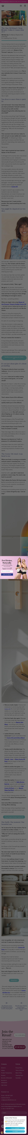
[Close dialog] (27, 556)
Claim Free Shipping (7, 574)
